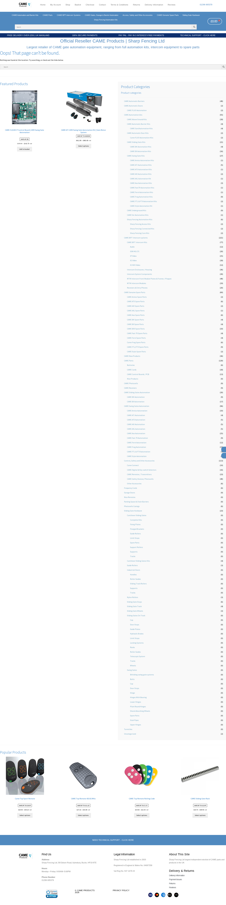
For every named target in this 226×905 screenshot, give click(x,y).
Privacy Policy (121, 890)
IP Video (133, 256)
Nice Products (132, 379)
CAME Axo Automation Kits (141, 183)
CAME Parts (128, 360)
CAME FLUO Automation (137, 110)
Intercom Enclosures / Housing (139, 269)
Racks (132, 647)
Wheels (133, 665)
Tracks (132, 556)
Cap (131, 620)
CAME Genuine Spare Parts (134, 292)
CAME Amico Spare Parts (137, 297)
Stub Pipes (134, 720)
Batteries (131, 365)
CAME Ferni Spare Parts (136, 338)
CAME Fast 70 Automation (137, 438)
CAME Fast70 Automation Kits (142, 187)
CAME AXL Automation (136, 429)
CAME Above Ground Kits (137, 119)
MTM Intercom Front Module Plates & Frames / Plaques (149, 278)
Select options (83, 146)
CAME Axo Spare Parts (136, 315)
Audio (132, 247)
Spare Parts (134, 542)
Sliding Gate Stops (134, 602)
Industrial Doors (133, 570)
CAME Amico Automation (137, 410)
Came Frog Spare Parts (136, 342)
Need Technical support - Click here (113, 840)
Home (42, 5)
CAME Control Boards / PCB (138, 374)
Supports (133, 552)
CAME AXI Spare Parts (135, 306)
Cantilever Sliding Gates (136, 515)
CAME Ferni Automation (136, 442)
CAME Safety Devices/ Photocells (140, 479)
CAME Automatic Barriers (134, 101)
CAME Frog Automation (136, 447)
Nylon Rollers (132, 597)
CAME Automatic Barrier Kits (138, 124)
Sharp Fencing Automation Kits (139, 219)
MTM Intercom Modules (136, 283)
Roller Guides (135, 579)
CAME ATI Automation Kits (141, 165)
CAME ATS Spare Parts (136, 301)
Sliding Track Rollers (138, 583)
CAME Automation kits (133, 115)
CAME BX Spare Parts (135, 324)
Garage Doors (129, 492)
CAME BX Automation (135, 401)
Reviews (171, 5)
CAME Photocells (131, 383)
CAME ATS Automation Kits (141, 169)
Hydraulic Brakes (136, 633)
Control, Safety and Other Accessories (139, 461)
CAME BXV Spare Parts (136, 329)
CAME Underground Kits (136, 210)
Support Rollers (136, 547)
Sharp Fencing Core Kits (139, 233)
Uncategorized (130, 734)
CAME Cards (131, 369)
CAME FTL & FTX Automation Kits (143, 201)
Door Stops (134, 624)
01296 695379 (206, 4)
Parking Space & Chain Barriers (136, 501)
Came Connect (133, 465)
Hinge (132, 693)
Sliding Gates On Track (136, 615)
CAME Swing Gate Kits (136, 156)
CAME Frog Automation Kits (141, 197)
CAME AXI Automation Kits (140, 174)
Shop (67, 5)
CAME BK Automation (136, 397)
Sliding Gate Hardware (133, 511)
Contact (102, 5)
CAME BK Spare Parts (135, 319)
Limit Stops (134, 538)
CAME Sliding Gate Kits (136, 142)
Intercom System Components (139, 274)
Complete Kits (136, 520)
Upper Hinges (135, 724)
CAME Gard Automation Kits (141, 128)
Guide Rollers (135, 533)
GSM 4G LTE (134, 251)
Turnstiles (128, 729)
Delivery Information (154, 5)
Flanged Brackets (137, 529)
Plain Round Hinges (138, 706)
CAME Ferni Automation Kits (141, 192)
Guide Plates (135, 629)
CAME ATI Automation (136, 415)
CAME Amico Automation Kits (142, 160)
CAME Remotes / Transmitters (139, 474)
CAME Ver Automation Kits (137, 215)
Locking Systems (137, 643)
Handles (133, 574)
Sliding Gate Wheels (135, 611)
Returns (136, 5)
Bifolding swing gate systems (142, 674)
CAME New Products (132, 356)
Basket (78, 5)
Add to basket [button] (24, 149)
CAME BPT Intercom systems (136, 238)
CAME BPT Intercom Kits (137, 242)
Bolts (132, 679)
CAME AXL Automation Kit (140, 178)
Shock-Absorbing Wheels (140, 711)
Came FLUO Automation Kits (141, 137)
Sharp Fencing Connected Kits (142, 228)
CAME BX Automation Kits (140, 151)
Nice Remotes (129, 497)
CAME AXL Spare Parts (136, 310)
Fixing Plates (135, 524)
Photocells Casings (132, 506)
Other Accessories (134, 483)
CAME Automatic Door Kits (138, 133)
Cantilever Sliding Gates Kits (138, 561)
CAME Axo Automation (136, 433)
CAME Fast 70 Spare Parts (137, 333)
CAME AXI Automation (136, 424)
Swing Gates (132, 670)
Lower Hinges (135, 702)
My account (55, 5)
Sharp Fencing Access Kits (140, 224)
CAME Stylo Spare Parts (136, 351)
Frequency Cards (130, 488)
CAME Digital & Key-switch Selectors (141, 470)
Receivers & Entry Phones (137, 288)
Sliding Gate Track (134, 606)
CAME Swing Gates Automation (136, 406)
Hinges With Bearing (138, 697)
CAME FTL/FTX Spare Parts (137, 347)
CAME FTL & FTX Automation (138, 451)
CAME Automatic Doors (133, 106)
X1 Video (133, 260)
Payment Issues (175, 879)
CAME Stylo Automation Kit (141, 206)
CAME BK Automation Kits (140, 147)
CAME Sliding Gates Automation (137, 392)
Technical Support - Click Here (197, 35)
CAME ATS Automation (136, 420)
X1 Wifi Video (135, 265)
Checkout (90, 5)
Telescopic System (137, 656)
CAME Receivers (130, 388)
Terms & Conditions (119, 5)
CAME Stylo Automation (136, 456)
